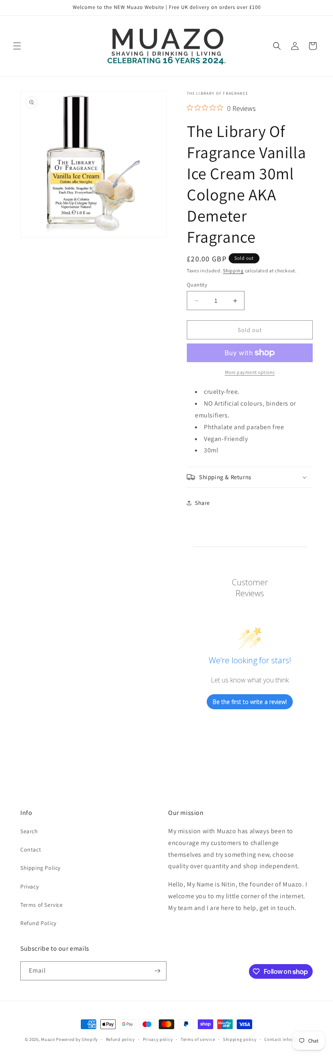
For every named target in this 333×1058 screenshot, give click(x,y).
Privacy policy (158, 1039)
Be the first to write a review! (250, 702)
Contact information (286, 1039)
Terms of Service (41, 904)
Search (29, 831)
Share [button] (202, 502)
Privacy (29, 886)
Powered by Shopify (77, 1039)
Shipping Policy (40, 867)
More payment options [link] (250, 372)
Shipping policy (240, 1039)
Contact (30, 849)
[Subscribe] (157, 970)
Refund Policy (38, 923)
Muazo (48, 1039)
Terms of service (198, 1039)
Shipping (233, 270)
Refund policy (120, 1039)
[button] (17, 46)
